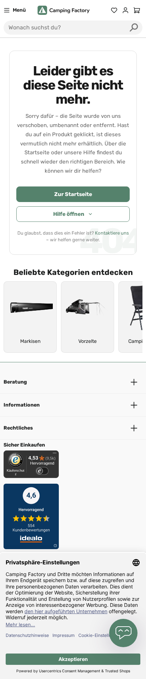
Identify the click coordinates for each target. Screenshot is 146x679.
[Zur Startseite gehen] (64, 10)
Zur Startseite (73, 194)
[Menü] (54, 454)
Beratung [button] (15, 382)
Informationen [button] (22, 405)
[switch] (42, 471)
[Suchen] (133, 28)
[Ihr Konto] (125, 10)
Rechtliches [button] (18, 428)
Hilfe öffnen (68, 214)
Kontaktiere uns (112, 233)
